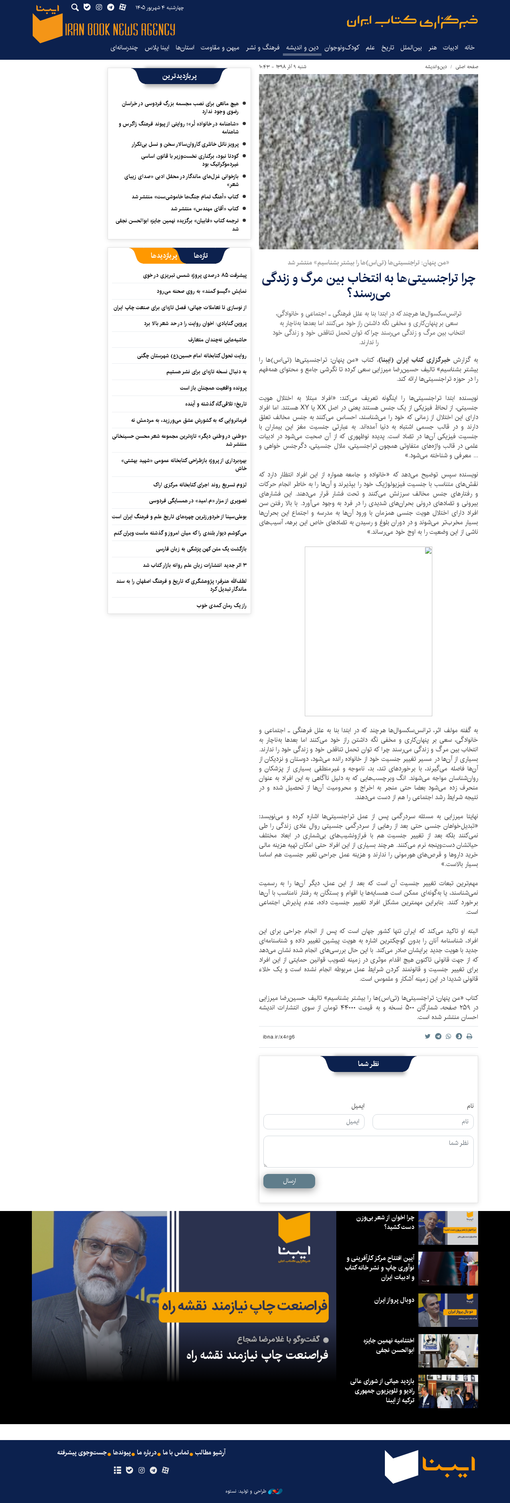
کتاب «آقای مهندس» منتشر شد (205, 208)
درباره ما (147, 1453)
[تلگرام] (154, 1471)
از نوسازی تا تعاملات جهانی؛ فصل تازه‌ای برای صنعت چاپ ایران (180, 307)
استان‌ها (185, 47)
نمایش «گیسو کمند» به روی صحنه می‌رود (202, 291)
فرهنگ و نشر (263, 47)
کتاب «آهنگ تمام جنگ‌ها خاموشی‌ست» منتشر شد (185, 196)
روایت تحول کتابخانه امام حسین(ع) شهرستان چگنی (192, 355)
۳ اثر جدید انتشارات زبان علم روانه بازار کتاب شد (195, 565)
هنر (432, 47)
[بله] (129, 1471)
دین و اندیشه (302, 47)
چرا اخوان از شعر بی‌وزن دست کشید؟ (385, 1222)
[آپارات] (166, 1471)
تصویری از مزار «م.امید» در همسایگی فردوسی (198, 500)
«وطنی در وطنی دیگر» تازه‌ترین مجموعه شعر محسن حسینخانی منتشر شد (179, 440)
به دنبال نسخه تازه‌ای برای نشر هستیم (207, 371)
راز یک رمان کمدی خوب (222, 605)
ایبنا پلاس (157, 47)
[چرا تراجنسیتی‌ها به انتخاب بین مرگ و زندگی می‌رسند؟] (368, 161)
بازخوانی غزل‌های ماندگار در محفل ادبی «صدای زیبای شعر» (181, 180)
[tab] (201, 256)
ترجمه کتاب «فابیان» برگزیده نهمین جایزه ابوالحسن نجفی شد (177, 224)
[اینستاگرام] (141, 1471)
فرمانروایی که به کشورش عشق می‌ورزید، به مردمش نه (189, 420)
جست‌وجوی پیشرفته (82, 1453)
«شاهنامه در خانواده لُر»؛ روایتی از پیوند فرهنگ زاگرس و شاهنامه (179, 128)
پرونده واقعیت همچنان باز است (213, 388)
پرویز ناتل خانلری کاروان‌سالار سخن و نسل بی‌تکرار (185, 144)
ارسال (289, 1181)
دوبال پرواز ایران (394, 1300)
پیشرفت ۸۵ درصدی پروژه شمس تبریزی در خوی (195, 275)
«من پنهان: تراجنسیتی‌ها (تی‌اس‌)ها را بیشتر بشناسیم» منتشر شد (368, 262)
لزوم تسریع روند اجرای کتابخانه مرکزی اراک (200, 484)
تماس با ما (176, 1453)
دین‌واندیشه (436, 67)
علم (370, 47)
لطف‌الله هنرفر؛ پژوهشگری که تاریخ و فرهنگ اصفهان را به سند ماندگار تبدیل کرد (181, 585)
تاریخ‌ (387, 47)
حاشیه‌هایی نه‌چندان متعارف (217, 339)
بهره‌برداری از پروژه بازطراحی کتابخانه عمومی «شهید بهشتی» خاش (184, 464)
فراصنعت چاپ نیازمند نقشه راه (257, 1355)
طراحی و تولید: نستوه (246, 1491)
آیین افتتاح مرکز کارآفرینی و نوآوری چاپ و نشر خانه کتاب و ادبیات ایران (379, 1268)
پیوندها (122, 1453)
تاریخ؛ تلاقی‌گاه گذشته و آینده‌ (216, 404)
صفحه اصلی (466, 67)
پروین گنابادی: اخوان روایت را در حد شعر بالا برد (195, 323)
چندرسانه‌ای (124, 47)
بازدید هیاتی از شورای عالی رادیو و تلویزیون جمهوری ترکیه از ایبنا (382, 1391)
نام (470, 1106)
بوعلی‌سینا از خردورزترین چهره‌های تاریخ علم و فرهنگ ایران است (179, 516)
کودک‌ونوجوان (342, 47)
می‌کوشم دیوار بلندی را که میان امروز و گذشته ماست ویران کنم (180, 533)
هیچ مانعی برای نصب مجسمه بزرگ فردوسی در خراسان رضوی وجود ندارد (180, 107)
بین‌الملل (411, 47)
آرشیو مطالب (210, 1453)
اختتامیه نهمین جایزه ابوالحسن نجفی (388, 1345)
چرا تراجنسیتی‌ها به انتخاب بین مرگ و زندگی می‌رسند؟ (369, 286)
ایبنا (412, 22)
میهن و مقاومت (220, 47)
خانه (470, 47)
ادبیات (450, 47)
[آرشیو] (117, 1471)
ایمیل (358, 1106)
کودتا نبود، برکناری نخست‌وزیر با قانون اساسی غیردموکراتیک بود (190, 160)
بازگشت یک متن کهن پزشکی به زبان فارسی (201, 549)
